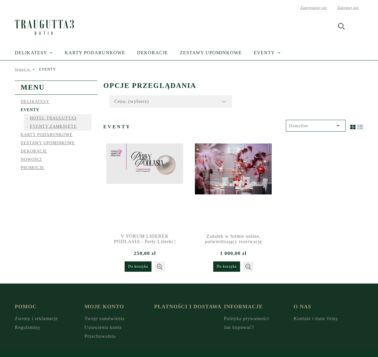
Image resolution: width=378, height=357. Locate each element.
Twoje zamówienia (104, 318)
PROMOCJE (32, 168)
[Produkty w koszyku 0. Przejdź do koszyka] (356, 27)
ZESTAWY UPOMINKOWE (48, 143)
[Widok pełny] (360, 125)
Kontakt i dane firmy (316, 318)
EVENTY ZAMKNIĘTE (53, 126)
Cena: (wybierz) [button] (131, 101)
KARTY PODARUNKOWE (47, 134)
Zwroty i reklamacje (36, 318)
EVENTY (30, 110)
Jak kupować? (239, 327)
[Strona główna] (44, 26)
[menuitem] (40, 52)
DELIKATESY (35, 101)
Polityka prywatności (246, 318)
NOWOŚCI (31, 159)
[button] (159, 266)
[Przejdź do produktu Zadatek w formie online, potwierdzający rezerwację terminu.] (233, 186)
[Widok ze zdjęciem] (353, 125)
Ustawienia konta (103, 327)
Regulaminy (27, 327)
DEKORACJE (34, 151)
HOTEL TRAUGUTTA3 (53, 118)
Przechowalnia (100, 336)
